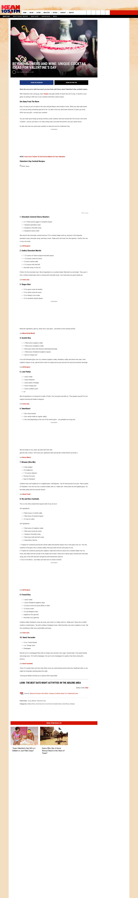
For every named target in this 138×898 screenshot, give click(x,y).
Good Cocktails (27, 663)
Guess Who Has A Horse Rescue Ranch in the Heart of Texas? (53, 750)
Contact (63, 12)
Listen (38, 12)
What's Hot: (6, 16)
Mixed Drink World (28, 333)
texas (29, 701)
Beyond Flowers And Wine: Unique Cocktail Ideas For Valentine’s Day (54, 693)
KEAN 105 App (35, 16)
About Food (26, 494)
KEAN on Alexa (46, 16)
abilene (34, 701)
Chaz (18, 72)
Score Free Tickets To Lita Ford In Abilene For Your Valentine (44, 157)
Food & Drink (49, 704)
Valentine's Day (41, 701)
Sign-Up (71, 12)
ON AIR (31, 12)
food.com (25, 280)
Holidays (72, 704)
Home (24, 12)
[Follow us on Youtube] (107, 12)
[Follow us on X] (103, 12)
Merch (55, 16)
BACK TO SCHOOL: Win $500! (20, 16)
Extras (55, 12)
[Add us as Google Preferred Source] (93, 12)
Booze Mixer (26, 457)
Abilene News (31, 704)
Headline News (57, 704)
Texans (46, 94)
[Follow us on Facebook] (98, 12)
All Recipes (26, 246)
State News (65, 704)
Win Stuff (47, 12)
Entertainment (40, 704)
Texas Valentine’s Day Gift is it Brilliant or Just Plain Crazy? (23, 749)
